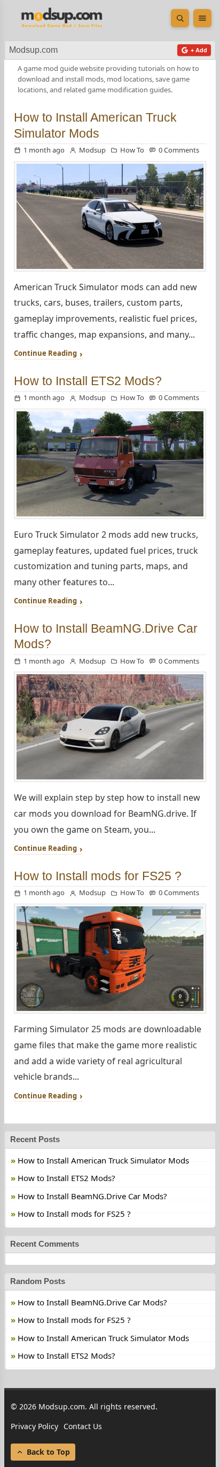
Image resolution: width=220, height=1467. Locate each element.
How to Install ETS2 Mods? (88, 381)
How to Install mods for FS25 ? (98, 876)
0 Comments (179, 150)
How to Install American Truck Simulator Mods (103, 1160)
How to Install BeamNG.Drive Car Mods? (92, 1196)
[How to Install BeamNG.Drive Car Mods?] (110, 727)
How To (132, 150)
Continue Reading (45, 353)
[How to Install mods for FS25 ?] (110, 959)
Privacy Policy (34, 1426)
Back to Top (48, 1452)
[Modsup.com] (62, 18)
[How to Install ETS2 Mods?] (110, 464)
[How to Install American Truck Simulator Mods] (110, 216)
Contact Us (83, 1426)
